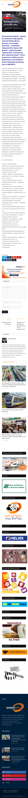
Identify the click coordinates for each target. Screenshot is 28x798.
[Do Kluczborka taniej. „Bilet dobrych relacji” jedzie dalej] (14, 400)
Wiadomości (7, 18)
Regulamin (14, 792)
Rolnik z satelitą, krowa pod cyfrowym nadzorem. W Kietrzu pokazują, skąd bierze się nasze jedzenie (14, 436)
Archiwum (5, 790)
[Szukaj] (25, 4)
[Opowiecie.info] (14, 4)
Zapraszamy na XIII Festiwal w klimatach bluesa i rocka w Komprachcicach (21, 326)
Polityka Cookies (7, 792)
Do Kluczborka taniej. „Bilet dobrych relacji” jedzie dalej (13, 410)
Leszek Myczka (8, 28)
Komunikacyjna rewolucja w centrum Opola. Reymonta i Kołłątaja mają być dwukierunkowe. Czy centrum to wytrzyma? (14, 384)
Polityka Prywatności (13, 790)
